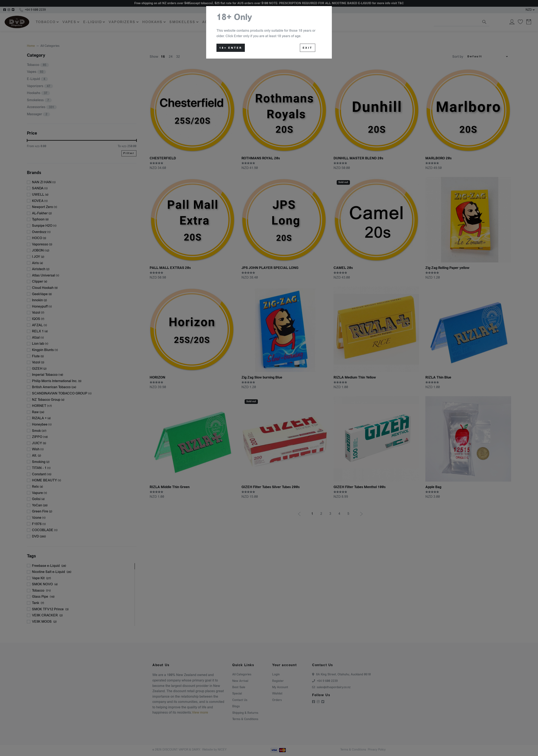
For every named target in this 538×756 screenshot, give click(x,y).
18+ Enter (230, 48)
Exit (308, 48)
